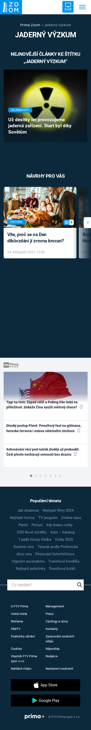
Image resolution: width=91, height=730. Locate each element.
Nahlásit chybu (21, 668)
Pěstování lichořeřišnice (54, 554)
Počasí (37, 525)
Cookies (16, 649)
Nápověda (52, 649)
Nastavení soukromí (59, 668)
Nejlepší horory (22, 518)
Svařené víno (23, 547)
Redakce (52, 656)
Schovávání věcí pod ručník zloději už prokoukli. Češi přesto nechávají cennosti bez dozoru (43, 451)
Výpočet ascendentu (28, 561)
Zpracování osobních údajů (60, 639)
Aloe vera (24, 554)
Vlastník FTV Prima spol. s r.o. (24, 658)
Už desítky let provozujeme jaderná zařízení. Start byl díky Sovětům (40, 126)
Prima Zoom (30, 25)
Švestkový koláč (62, 568)
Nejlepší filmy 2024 (58, 510)
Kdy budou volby (59, 525)
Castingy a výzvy (57, 621)
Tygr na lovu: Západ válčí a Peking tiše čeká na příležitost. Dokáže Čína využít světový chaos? (42, 404)
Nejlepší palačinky (30, 568)
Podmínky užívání (23, 636)
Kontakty (52, 629)
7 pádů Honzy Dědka (34, 539)
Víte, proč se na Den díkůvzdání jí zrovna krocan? (35, 238)
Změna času (71, 518)
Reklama (17, 621)
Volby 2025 (64, 539)
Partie (23, 525)
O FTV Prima (19, 606)
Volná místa (19, 614)
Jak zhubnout (28, 510)
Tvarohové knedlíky (63, 561)
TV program (48, 518)
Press (50, 614)
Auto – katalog (62, 532)
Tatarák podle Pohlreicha (58, 547)
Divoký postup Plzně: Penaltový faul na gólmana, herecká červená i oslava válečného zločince (43, 428)
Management (55, 606)
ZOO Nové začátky (32, 532)
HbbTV (15, 629)
